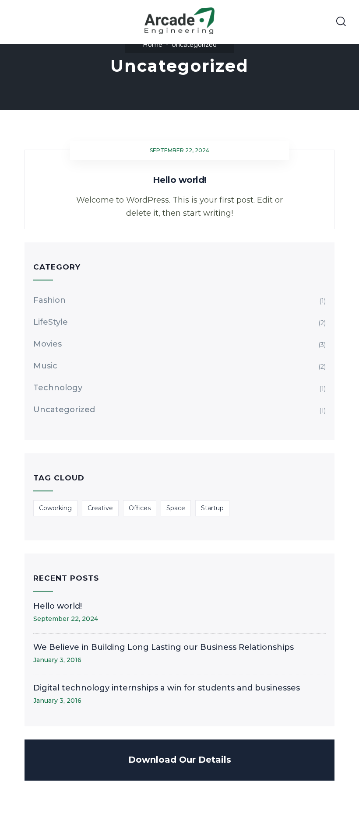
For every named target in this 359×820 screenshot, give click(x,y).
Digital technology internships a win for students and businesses (166, 688)
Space (175, 508)
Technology (57, 387)
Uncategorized (64, 409)
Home (152, 45)
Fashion (49, 300)
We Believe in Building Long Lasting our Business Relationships (163, 647)
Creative (100, 508)
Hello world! (180, 180)
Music (45, 366)
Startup (212, 508)
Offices (140, 508)
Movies (47, 344)
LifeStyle (50, 322)
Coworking (55, 508)
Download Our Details (179, 759)
